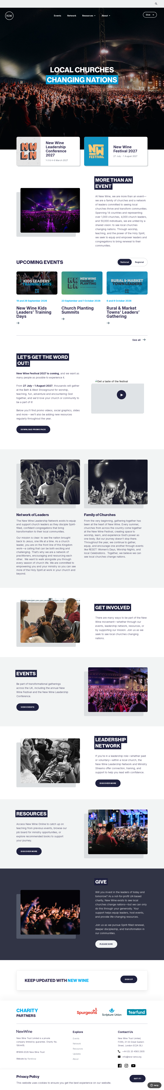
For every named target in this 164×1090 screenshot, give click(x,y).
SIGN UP (129, 979)
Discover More (108, 783)
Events (57, 15)
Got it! (137, 1078)
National (124, 262)
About (105, 15)
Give (148, 14)
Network (71, 15)
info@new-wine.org (131, 1057)
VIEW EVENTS (27, 707)
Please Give (106, 944)
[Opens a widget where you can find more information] (154, 1085)
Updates (77, 1053)
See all (136, 339)
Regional (139, 262)
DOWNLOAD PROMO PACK (33, 429)
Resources (87, 15)
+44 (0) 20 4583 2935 (133, 1051)
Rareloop (32, 1058)
